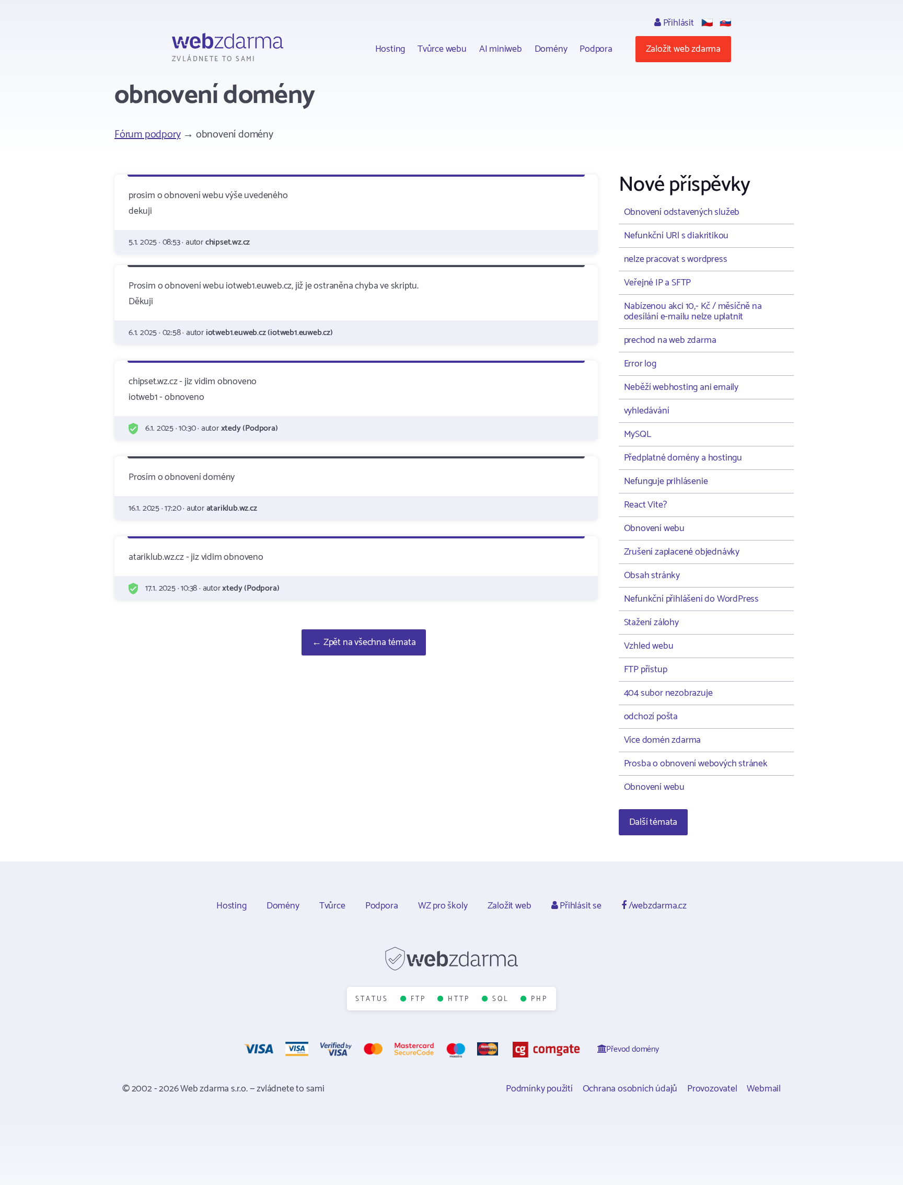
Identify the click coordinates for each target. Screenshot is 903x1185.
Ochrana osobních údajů (630, 1089)
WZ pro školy (443, 906)
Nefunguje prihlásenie (666, 481)
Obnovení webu (654, 528)
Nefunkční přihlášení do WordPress (691, 599)
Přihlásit (677, 23)
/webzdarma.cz (657, 906)
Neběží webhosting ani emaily (681, 387)
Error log (640, 364)
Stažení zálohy (651, 622)
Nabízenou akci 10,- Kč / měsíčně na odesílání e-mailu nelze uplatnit (693, 311)
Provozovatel (712, 1089)
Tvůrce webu (442, 49)
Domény (551, 49)
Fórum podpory (147, 134)
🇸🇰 (725, 23)
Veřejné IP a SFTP (657, 283)
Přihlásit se (579, 906)
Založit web (509, 906)
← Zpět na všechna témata (363, 642)
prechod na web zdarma (670, 340)
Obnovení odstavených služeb (682, 212)
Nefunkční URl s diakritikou (676, 236)
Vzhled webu (649, 646)
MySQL (637, 434)
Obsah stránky (652, 575)
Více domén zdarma (662, 740)
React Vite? (645, 505)
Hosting (390, 49)
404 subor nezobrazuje (668, 693)
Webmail (764, 1089)
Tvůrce (332, 906)
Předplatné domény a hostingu (683, 458)
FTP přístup (645, 669)
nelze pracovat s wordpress (675, 259)
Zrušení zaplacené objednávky (681, 552)
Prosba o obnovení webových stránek (696, 764)
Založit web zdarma (683, 49)
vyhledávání (646, 411)
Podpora (596, 49)
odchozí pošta (651, 716)
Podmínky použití (539, 1089)
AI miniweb (500, 49)
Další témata (653, 822)
